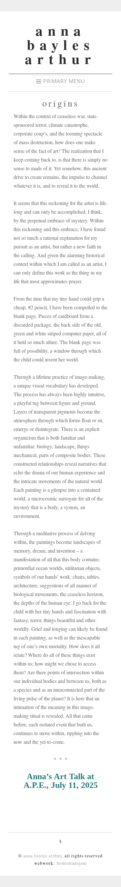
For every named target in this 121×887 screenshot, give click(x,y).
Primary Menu (64, 81)
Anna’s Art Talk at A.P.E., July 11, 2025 (61, 781)
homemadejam (72, 863)
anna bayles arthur (60, 44)
